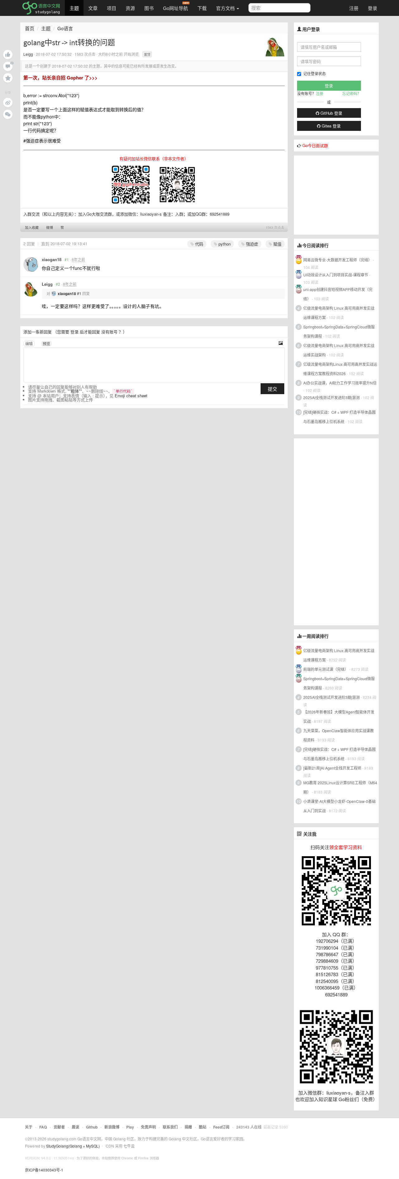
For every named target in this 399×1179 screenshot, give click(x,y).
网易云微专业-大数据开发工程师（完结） (337, 259)
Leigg (28, 54)
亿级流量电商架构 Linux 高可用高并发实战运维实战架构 (338, 350)
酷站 (202, 1127)
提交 (272, 388)
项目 (111, 8)
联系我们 (170, 1127)
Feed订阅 (221, 1127)
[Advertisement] (340, 194)
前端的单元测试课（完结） (325, 669)
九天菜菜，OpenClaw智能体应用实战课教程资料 (338, 735)
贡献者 (59, 1127)
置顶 (147, 54)
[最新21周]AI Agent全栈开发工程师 (332, 768)
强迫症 (251, 244)
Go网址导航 (175, 8)
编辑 (29, 343)
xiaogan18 (51, 259)
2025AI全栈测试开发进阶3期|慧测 (332, 397)
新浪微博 (111, 1127)
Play (130, 1127)
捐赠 (188, 1127)
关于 (28, 1127)
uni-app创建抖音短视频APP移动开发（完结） (338, 294)
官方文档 (226, 8)
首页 (29, 28)
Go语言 (65, 28)
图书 (149, 8)
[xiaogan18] (30, 264)
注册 (353, 8)
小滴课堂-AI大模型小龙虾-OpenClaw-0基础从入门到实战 (339, 806)
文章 (93, 8)
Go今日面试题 (315, 145)
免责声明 (148, 1127)
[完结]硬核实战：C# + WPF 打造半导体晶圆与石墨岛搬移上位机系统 (339, 416)
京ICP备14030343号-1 (44, 1169)
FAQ (43, 1127)
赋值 (276, 244)
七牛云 (129, 1145)
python (224, 244)
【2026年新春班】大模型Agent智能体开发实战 (338, 716)
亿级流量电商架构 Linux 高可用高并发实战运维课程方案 (338, 312)
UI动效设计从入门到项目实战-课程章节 (335, 274)
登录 (372, 8)
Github (92, 1127)
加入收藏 (32, 227)
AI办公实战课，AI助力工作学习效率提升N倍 (340, 382)
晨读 (75, 1127)
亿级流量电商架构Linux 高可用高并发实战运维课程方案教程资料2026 (340, 368)
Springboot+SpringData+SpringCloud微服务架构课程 (339, 331)
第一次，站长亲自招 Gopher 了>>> (60, 77)
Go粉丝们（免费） (358, 1099)
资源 (130, 8)
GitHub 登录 (330, 113)
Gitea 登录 (330, 126)
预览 (46, 343)
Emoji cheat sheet (131, 396)
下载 (202, 8)
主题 (74, 8)
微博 (49, 227)
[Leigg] (275, 46)
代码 (198, 244)
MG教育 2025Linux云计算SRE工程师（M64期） (340, 787)
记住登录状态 (314, 73)
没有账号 (109, 332)
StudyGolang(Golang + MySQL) (73, 1145)
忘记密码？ (351, 93)
